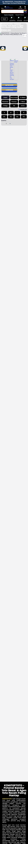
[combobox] (12, 11)
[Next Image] (25, 48)
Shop (2, 8)
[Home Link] (10, 7)
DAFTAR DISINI (9, 85)
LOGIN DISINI (9, 90)
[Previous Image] (3, 48)
